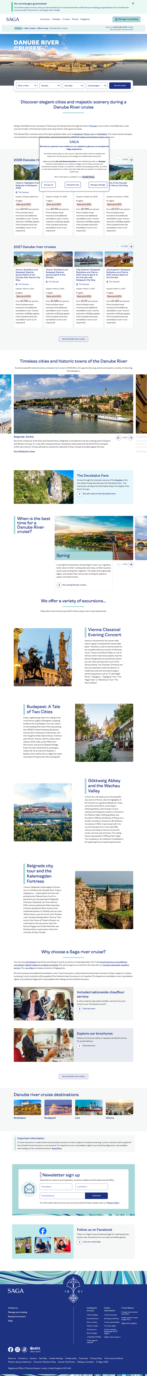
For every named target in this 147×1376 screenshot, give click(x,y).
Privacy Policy (73, 705)
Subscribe (100, 695)
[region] (74, 164)
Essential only (73, 185)
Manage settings (98, 185)
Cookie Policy (88, 177)
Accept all (48, 185)
